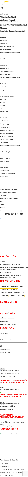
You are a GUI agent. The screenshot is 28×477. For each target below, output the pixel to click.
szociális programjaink (6, 133)
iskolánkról (3, 37)
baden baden (3, 83)
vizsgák (2, 149)
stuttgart (2, 102)
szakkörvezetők (4, 170)
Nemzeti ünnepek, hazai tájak (8, 189)
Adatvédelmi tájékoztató (9, 460)
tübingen (2, 105)
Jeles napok (3, 186)
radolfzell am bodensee (7, 96)
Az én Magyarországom (7, 318)
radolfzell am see (6, 292)
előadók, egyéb (4, 176)
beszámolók (3, 180)
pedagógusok (4, 167)
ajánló (2, 201)
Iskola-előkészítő (5, 62)
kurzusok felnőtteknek (6, 139)
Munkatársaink (4, 68)
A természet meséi (5, 272)
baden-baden (5, 286)
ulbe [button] (1, 5)
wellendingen (4, 111)
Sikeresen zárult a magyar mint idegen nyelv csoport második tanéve (14, 268)
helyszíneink (4, 80)
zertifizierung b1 (4, 161)
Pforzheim (3, 93)
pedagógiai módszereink (7, 46)
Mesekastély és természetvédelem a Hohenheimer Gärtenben (11, 276)
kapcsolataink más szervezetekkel (10, 52)
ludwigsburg (3, 90)
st (23, 292)
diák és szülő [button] (4, 14)
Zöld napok (3, 195)
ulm (1, 108)
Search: (3, 211)
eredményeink (4, 142)
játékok (2, 204)
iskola (2, 34)
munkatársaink (4, 43)
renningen (3, 99)
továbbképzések (5, 121)
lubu (21, 286)
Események (3, 114)
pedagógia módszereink (7, 71)
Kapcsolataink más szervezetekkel (10, 77)
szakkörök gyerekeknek (7, 118)
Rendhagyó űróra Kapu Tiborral (10, 264)
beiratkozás (3, 40)
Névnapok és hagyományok (8, 192)
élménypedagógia (5, 124)
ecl (1, 155)
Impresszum (4, 463)
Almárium (3, 183)
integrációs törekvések (6, 136)
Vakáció (2, 261)
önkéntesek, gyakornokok (7, 173)
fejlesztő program (5, 127)
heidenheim (3, 87)
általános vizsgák (5, 152)
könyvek (2, 207)
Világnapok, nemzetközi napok (9, 198)
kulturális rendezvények (7, 130)
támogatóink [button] (4, 1)
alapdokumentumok (6, 49)
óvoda (2, 56)
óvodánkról (3, 59)
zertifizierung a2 (4, 158)
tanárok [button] (3, 11)
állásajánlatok (5, 164)
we (23, 296)
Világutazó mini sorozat (8, 324)
